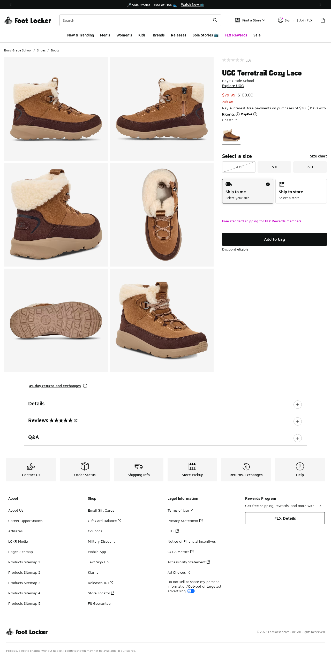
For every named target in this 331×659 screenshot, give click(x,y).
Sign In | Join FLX (298, 20)
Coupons (95, 531)
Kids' (142, 35)
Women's (124, 35)
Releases (178, 35)
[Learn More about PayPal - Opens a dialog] (255, 114)
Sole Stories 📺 (206, 35)
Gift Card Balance (102, 520)
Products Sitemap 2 (24, 572)
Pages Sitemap (20, 551)
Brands (159, 35)
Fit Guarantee (99, 603)
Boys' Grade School (18, 50)
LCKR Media (18, 541)
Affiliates (15, 531)
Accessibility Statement (187, 562)
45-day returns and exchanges (55, 386)
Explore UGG (233, 86)
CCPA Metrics (178, 551)
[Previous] (10, 4)
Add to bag (274, 239)
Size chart (318, 156)
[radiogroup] (274, 191)
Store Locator (99, 593)
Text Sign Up (98, 562)
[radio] (248, 191)
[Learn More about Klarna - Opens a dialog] (238, 114)
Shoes (41, 50)
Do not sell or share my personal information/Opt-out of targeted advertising (194, 586)
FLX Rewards (236, 35)
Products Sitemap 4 (24, 593)
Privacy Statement (183, 520)
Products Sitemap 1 (24, 562)
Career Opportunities (25, 520)
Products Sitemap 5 (24, 603)
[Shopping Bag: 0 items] (323, 20)
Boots (55, 50)
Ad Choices (177, 572)
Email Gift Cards (101, 510)
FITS (171, 531)
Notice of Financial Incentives (192, 541)
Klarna (93, 572)
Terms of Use (178, 510)
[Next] (320, 4)
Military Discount (101, 541)
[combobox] (140, 20)
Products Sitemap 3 (24, 582)
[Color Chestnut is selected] (231, 135)
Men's (105, 35)
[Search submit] (215, 20)
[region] (165, 5)
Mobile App (97, 551)
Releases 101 (98, 582)
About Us (15, 510)
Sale (257, 35)
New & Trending (80, 35)
